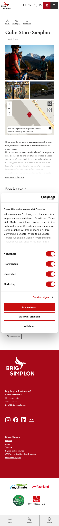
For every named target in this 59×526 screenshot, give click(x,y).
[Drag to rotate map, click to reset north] (9, 113)
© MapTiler (34, 128)
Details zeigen (41, 297)
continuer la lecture (14, 177)
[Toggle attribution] (50, 128)
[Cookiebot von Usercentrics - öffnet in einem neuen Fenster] (41, 198)
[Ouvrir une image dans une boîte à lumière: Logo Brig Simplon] (20, 366)
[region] (29, 117)
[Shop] (46, 5)
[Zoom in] (9, 103)
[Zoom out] (9, 108)
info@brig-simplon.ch (15, 404)
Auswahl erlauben (29, 316)
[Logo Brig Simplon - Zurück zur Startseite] (6, 5)
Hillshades (23, 128)
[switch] (50, 263)
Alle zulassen (29, 307)
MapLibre (12, 128)
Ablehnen (29, 326)
